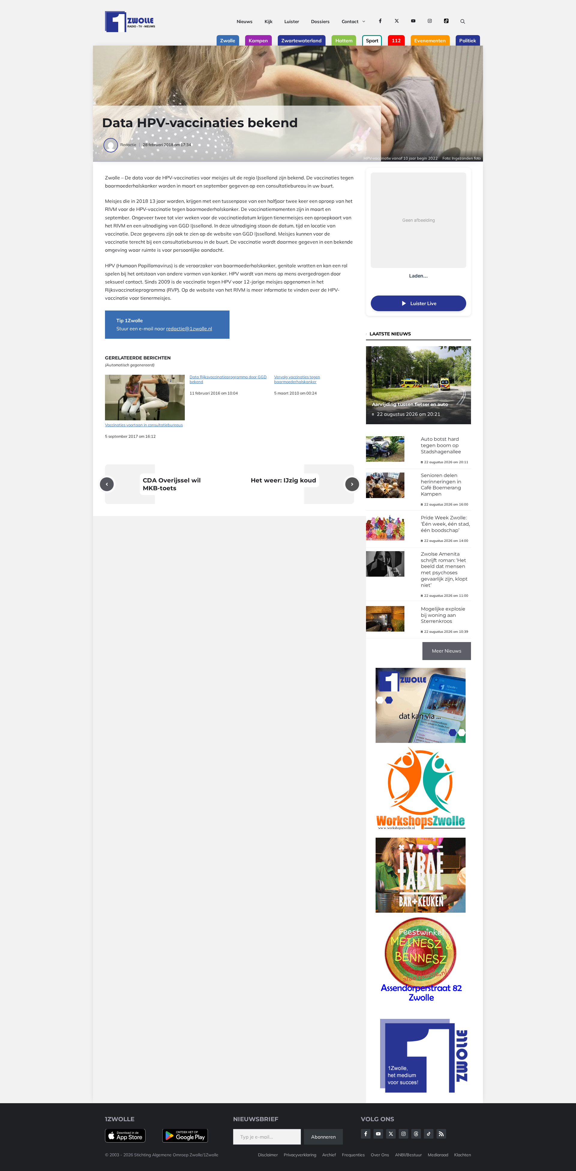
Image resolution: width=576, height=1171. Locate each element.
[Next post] (352, 484)
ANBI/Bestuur (408, 1154)
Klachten (462, 1154)
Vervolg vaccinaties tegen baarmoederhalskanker (297, 379)
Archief (329, 1154)
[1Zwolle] (130, 21)
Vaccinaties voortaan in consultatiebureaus (144, 424)
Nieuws (245, 21)
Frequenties (353, 1154)
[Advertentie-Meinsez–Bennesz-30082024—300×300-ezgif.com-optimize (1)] (421, 1003)
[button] (462, 21)
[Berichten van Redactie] (111, 144)
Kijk (268, 21)
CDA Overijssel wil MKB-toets (172, 484)
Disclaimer (268, 1154)
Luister (291, 21)
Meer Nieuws (446, 651)
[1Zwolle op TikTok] (446, 21)
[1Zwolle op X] (396, 21)
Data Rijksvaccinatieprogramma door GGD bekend (228, 379)
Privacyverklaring (300, 1154)
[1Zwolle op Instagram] (430, 21)
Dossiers (320, 21)
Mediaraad (438, 1154)
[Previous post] (107, 484)
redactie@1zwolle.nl (189, 329)
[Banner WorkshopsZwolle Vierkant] (421, 833)
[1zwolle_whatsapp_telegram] (421, 741)
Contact (350, 21)
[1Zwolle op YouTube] (413, 21)
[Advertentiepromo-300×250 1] (424, 1091)
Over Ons (380, 1154)
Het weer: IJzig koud (283, 480)
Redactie (128, 144)
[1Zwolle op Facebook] (380, 21)
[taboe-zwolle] (421, 911)
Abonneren (323, 1137)
